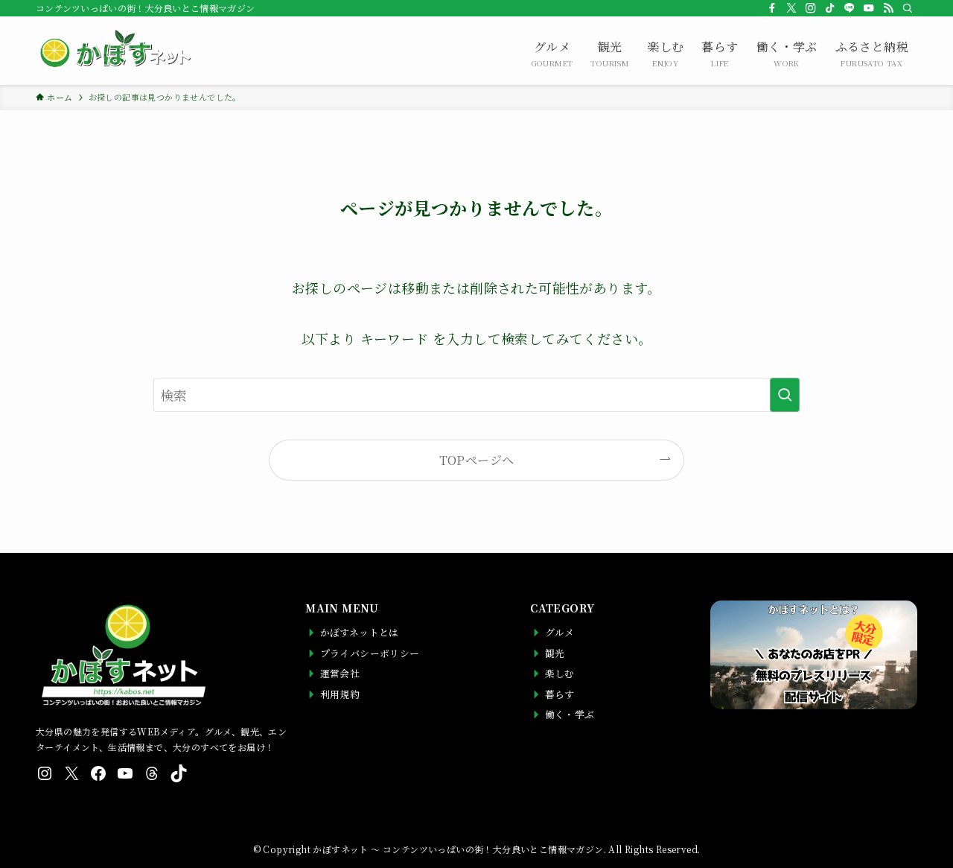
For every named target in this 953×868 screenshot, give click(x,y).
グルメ (552, 53)
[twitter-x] (791, 8)
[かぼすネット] (114, 50)
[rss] (888, 8)
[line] (849, 8)
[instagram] (810, 8)
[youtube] (869, 8)
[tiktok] (830, 8)
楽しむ (665, 53)
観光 (609, 53)
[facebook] (772, 8)
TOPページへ (476, 460)
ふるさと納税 (871, 53)
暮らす (719, 53)
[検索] (907, 8)
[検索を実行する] (785, 395)
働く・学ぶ (786, 53)
